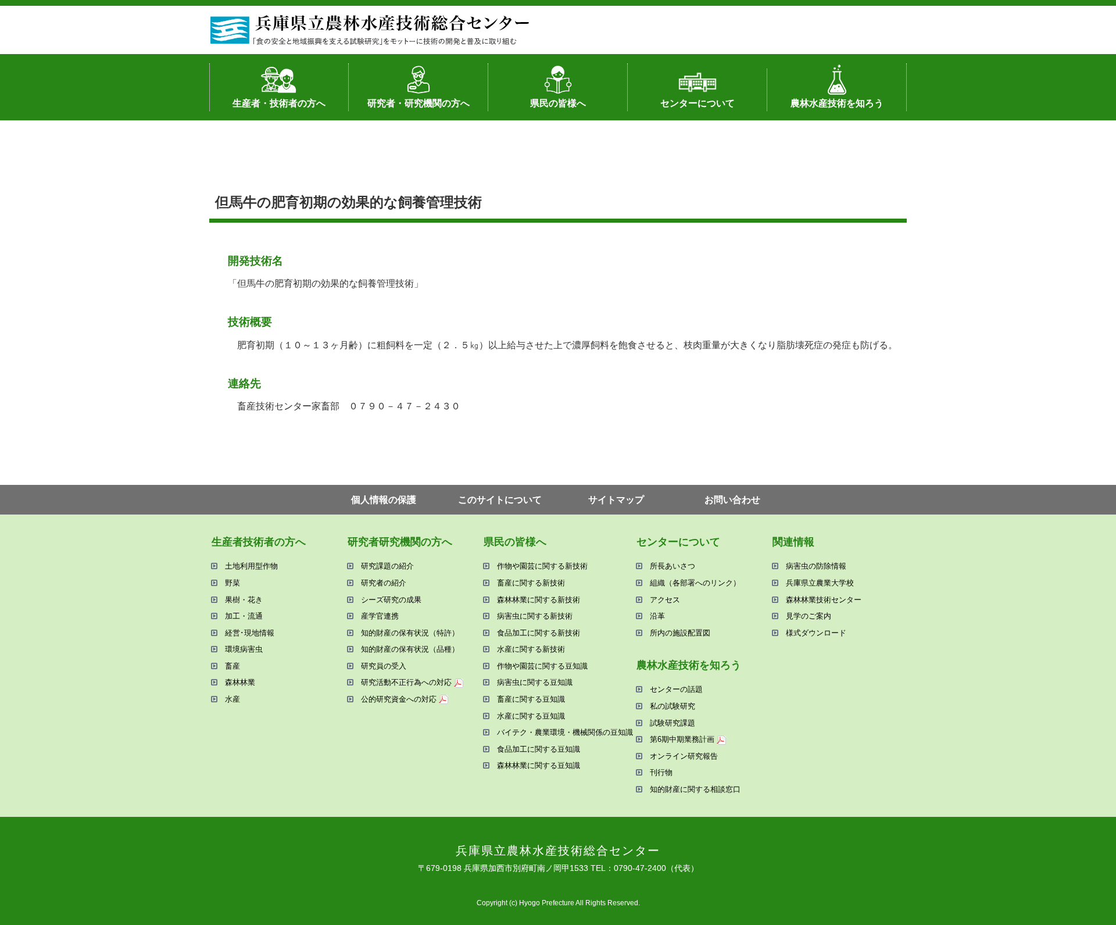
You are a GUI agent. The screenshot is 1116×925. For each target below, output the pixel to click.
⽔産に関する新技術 (531, 649)
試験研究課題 (672, 723)
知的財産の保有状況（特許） (410, 632)
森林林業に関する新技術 (538, 599)
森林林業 (240, 682)
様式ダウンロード (816, 632)
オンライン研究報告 (684, 756)
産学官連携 (380, 616)
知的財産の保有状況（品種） (410, 649)
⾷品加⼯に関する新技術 (538, 632)
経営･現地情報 (249, 632)
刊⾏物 (661, 772)
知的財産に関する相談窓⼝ (695, 789)
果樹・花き (244, 599)
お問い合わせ (732, 500)
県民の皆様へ (558, 103)
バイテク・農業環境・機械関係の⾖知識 (565, 732)
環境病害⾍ (244, 649)
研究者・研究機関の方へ (418, 103)
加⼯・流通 (244, 616)
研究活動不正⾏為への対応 (406, 682)
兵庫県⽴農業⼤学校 (820, 582)
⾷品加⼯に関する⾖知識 (538, 749)
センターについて (697, 103)
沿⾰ (657, 616)
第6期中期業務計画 (682, 739)
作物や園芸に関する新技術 (542, 566)
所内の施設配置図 (680, 632)
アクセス (665, 599)
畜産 (232, 666)
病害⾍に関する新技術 (535, 616)
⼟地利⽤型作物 (251, 566)
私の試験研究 (672, 706)
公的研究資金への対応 (399, 699)
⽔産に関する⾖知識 (531, 716)
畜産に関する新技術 (531, 582)
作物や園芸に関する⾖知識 (542, 666)
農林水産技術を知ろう (837, 103)
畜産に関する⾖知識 (531, 699)
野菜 (232, 582)
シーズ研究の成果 (391, 599)
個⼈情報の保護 (383, 500)
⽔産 (232, 699)
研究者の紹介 (383, 582)
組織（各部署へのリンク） (695, 582)
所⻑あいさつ (672, 566)
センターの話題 (676, 689)
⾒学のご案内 (808, 616)
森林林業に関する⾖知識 (538, 765)
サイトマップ (616, 500)
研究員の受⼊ (383, 666)
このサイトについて (500, 500)
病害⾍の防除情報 (816, 566)
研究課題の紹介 (387, 566)
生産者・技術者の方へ (279, 103)
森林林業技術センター (823, 599)
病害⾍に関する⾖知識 (535, 682)
